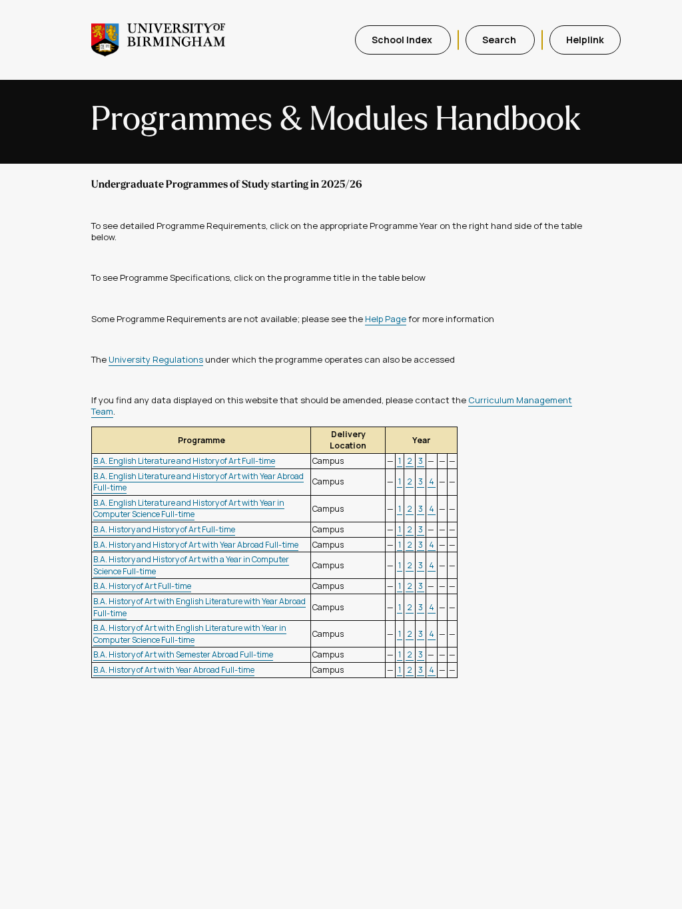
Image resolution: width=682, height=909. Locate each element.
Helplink (585, 39)
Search (500, 39)
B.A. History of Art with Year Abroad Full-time (173, 669)
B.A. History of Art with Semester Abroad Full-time (183, 654)
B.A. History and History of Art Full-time (164, 529)
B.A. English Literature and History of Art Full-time (184, 460)
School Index (403, 39)
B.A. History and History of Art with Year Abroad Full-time (195, 544)
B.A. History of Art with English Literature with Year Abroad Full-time (199, 607)
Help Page (385, 319)
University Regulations (156, 359)
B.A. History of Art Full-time (142, 586)
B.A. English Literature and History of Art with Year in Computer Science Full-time (188, 508)
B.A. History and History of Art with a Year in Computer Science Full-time (191, 565)
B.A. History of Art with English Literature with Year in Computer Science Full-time (189, 633)
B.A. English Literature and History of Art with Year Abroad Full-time (198, 482)
